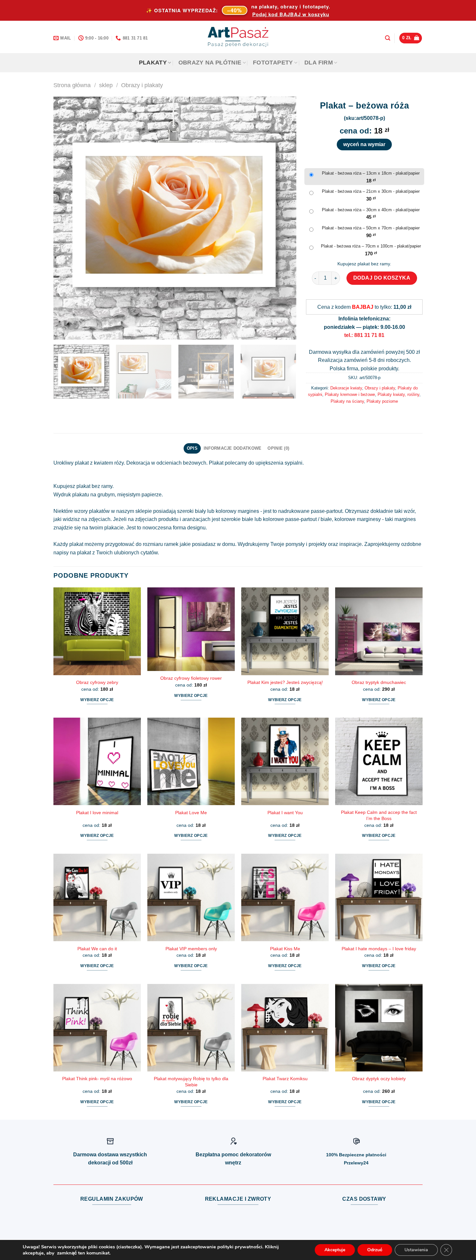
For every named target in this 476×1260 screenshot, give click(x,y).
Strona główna (72, 85)
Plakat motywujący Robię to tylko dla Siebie (191, 1081)
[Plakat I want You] (285, 761)
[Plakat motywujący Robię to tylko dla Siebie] (191, 1027)
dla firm (318, 62)
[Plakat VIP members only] (191, 897)
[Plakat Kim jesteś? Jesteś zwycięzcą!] (285, 631)
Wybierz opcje (97, 700)
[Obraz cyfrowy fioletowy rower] (191, 629)
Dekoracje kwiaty (346, 388)
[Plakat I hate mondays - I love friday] (379, 897)
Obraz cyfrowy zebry (97, 682)
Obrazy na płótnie (210, 62)
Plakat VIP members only (191, 948)
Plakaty (153, 62)
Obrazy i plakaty (142, 85)
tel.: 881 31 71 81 (364, 335)
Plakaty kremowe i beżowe (350, 394)
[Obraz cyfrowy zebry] (97, 631)
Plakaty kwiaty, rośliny (398, 394)
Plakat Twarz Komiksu (285, 1078)
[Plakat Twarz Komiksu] (285, 1027)
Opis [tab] (192, 448)
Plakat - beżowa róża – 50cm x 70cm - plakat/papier (371, 227)
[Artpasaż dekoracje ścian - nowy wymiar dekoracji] (238, 37)
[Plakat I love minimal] (97, 761)
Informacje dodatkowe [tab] (232, 448)
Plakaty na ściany (347, 401)
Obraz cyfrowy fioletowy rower (191, 678)
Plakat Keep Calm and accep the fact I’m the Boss (379, 815)
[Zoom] (62, 331)
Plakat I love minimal (97, 812)
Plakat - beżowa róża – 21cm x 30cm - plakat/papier (371, 191)
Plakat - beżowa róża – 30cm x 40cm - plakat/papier (371, 209)
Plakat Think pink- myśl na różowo (97, 1078)
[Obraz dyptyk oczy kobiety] (379, 1027)
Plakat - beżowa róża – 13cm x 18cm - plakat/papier (371, 173)
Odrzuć (374, 1250)
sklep (106, 85)
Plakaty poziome (382, 401)
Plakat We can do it (97, 948)
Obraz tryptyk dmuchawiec (379, 682)
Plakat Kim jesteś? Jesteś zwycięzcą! (285, 682)
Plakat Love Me (191, 812)
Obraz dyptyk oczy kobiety (379, 1078)
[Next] (283, 218)
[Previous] (66, 218)
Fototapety (273, 62)
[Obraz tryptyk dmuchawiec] (379, 631)
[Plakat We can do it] (97, 897)
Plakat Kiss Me (285, 948)
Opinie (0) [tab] (278, 448)
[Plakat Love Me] (191, 761)
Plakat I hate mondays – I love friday (379, 948)
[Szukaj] (387, 38)
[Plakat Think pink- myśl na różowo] (97, 1027)
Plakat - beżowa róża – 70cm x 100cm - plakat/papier (371, 246)
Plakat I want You (285, 812)
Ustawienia (416, 1250)
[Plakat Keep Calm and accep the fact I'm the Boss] (379, 761)
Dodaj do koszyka (382, 278)
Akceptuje (334, 1250)
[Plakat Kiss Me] (285, 897)
